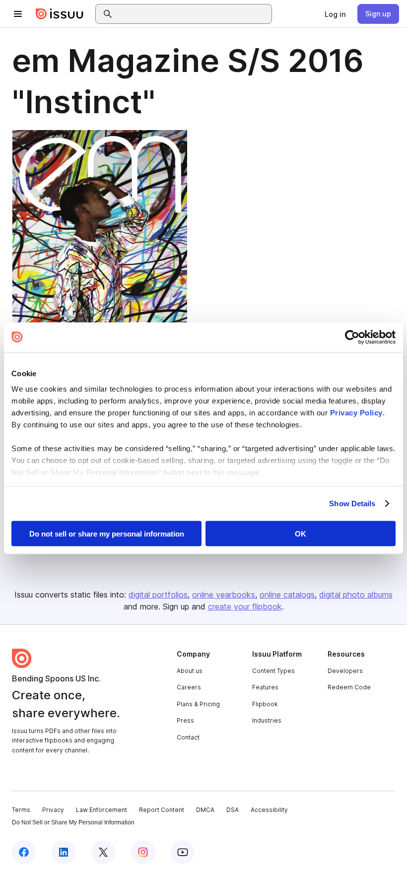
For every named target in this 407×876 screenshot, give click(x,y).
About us (190, 670)
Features (265, 687)
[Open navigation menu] (18, 14)
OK (300, 533)
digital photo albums (356, 595)
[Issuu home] (59, 13)
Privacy (53, 809)
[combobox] (193, 13)
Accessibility (269, 809)
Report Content (161, 809)
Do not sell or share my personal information (106, 533)
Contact (188, 737)
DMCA (205, 809)
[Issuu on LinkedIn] (63, 852)
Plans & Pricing (198, 704)
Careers (189, 687)
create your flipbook (245, 606)
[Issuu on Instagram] (143, 852)
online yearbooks (223, 595)
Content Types (273, 670)
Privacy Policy (356, 412)
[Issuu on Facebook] (24, 852)
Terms (21, 809)
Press (185, 720)
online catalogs (287, 595)
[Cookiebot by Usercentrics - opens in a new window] (352, 337)
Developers (345, 670)
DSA (232, 809)
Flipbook (265, 704)
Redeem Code (349, 687)
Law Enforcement (101, 809)
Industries (266, 720)
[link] (335, 14)
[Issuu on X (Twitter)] (103, 852)
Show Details (352, 503)
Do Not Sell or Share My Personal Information (73, 822)
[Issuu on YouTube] (183, 852)
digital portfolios (158, 595)
